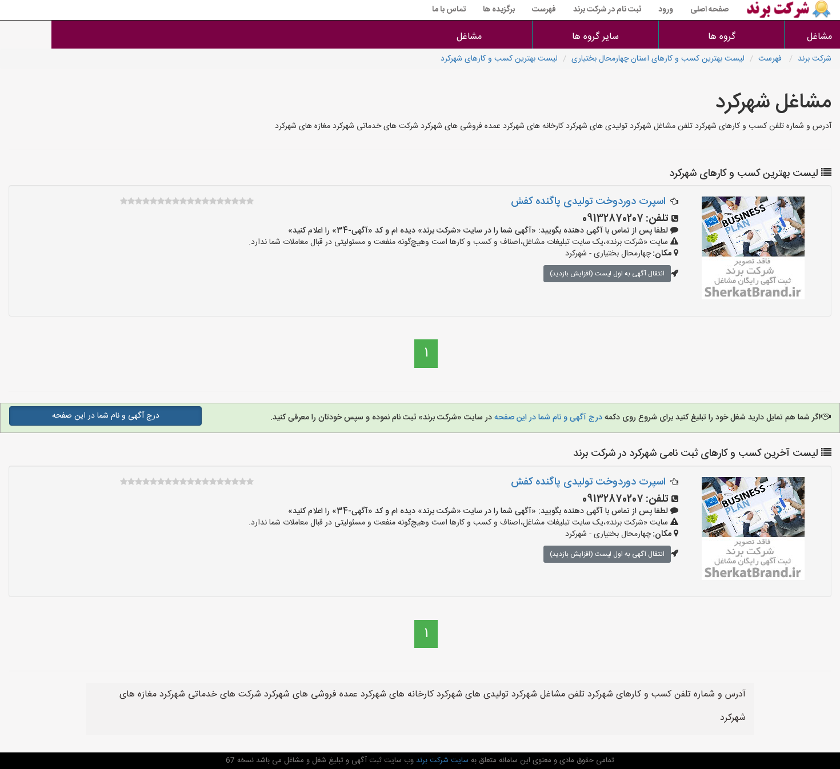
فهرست (544, 10)
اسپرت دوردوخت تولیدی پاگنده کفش (588, 201)
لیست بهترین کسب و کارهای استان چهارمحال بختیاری (658, 59)
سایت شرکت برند (441, 760)
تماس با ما (449, 10)
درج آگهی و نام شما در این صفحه (547, 417)
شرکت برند (814, 59)
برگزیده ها (499, 10)
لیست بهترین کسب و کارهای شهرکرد (499, 59)
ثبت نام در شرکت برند (607, 10)
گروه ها (721, 37)
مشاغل (819, 37)
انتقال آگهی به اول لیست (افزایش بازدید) (607, 273)
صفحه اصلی (709, 10)
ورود (665, 10)
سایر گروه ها (595, 37)
